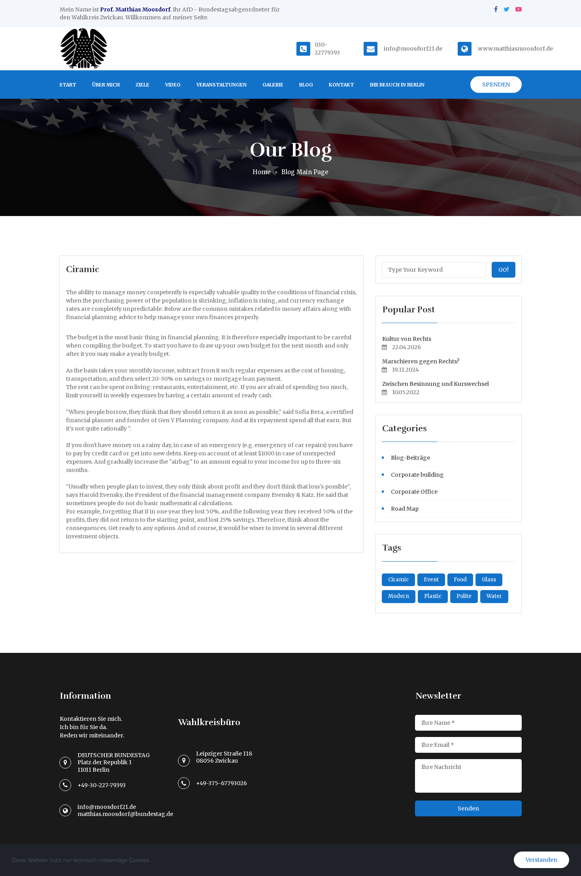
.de (549, 48)
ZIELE (142, 85)
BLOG (306, 85)
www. (486, 48)
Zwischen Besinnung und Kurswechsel (435, 383)
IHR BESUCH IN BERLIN (397, 85)
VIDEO (173, 85)
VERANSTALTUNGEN (221, 85)
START (67, 85)
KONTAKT (341, 85)
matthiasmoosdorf (519, 48)
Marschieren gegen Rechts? (420, 361)
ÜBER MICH (106, 85)
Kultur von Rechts (406, 338)
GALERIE (272, 85)
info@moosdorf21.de (413, 48)
